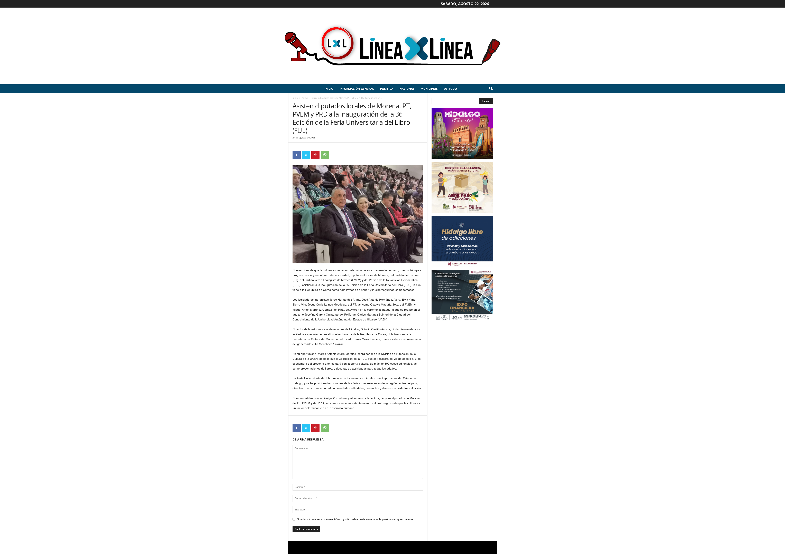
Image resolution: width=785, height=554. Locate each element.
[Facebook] (297, 155)
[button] (490, 88)
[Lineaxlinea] (392, 46)
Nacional (407, 89)
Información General (357, 89)
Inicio (329, 89)
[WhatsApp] (325, 155)
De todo (450, 89)
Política (386, 89)
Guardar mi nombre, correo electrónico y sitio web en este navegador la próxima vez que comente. (355, 519)
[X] (306, 155)
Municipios (429, 89)
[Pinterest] (315, 155)
